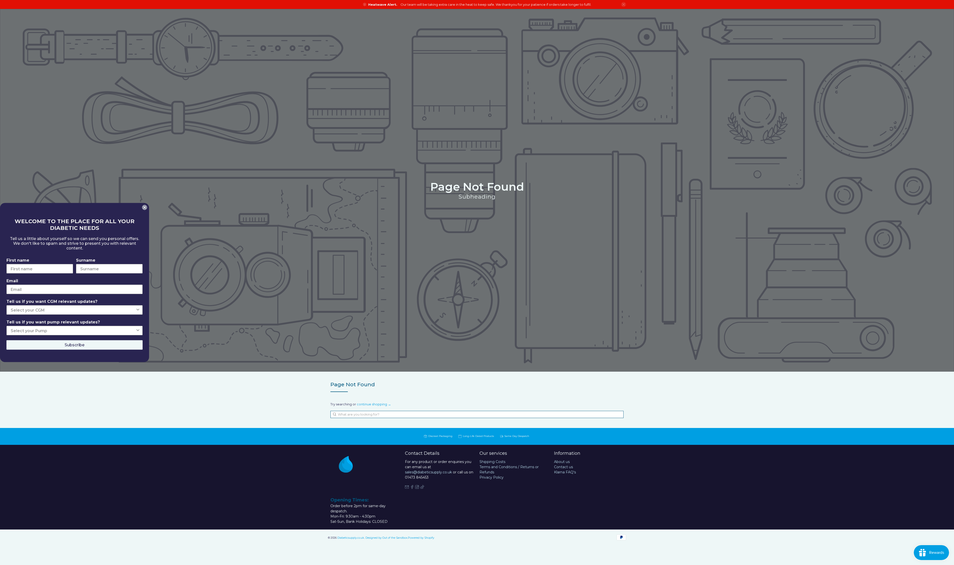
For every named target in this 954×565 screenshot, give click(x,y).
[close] (623, 4)
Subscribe (74, 345)
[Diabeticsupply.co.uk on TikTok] (422, 487)
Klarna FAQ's (565, 472)
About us (562, 461)
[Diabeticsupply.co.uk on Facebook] (412, 487)
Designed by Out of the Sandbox (386, 537)
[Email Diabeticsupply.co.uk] (407, 487)
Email (12, 281)
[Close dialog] (144, 207)
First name (17, 260)
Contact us (563, 467)
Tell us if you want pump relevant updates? (53, 322)
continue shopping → (374, 404)
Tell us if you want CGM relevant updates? (51, 301)
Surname (85, 260)
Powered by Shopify (421, 537)
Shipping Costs (492, 461)
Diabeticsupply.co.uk (350, 537)
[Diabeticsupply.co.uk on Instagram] (417, 487)
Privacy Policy (491, 477)
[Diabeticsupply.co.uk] (351, 473)
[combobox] (477, 414)
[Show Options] (137, 310)
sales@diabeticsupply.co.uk (428, 472)
